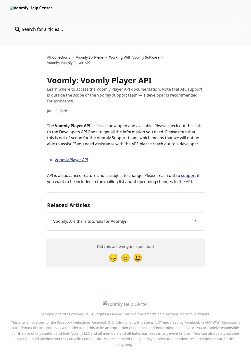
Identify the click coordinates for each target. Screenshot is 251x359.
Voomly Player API (71, 159)
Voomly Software (89, 57)
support (188, 175)
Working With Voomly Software (134, 57)
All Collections (58, 57)
